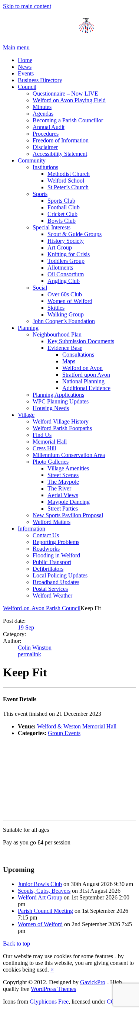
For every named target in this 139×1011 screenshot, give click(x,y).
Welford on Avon (82, 368)
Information (31, 528)
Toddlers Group (66, 261)
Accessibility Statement (60, 154)
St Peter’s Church (68, 187)
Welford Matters (51, 522)
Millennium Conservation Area (69, 455)
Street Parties (62, 508)
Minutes (42, 107)
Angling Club (63, 281)
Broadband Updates (56, 582)
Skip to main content (27, 6)
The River (59, 488)
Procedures (46, 134)
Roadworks (46, 548)
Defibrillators (48, 569)
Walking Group (65, 314)
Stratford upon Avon (86, 374)
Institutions (45, 167)
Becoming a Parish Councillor (68, 120)
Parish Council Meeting (45, 911)
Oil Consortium (65, 274)
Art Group (59, 247)
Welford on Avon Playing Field (69, 100)
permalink (29, 654)
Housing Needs (51, 408)
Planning (28, 328)
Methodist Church (68, 174)
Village (26, 415)
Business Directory (40, 80)
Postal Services (50, 589)
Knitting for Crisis (68, 254)
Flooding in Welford (56, 555)
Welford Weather (52, 595)
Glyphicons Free (49, 1001)
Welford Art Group (40, 897)
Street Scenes (63, 475)
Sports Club (61, 200)
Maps (68, 361)
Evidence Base (64, 348)
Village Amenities (68, 468)
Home (25, 60)
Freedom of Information (61, 140)
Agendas (43, 113)
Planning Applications (58, 395)
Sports (40, 194)
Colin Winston (35, 647)
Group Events (64, 733)
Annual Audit (48, 127)
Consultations (78, 354)
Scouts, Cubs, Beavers (44, 891)
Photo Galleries (51, 461)
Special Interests (51, 227)
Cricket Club (62, 214)
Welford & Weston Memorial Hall (76, 726)
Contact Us (46, 535)
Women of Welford (69, 301)
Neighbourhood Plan (57, 334)
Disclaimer (45, 147)
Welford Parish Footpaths (62, 428)
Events (26, 73)
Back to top (16, 943)
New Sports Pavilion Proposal (68, 515)
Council (27, 87)
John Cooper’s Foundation (64, 321)
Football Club (63, 207)
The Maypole (63, 482)
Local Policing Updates (60, 575)
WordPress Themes (53, 989)
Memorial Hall (50, 441)
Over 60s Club (64, 294)
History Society (65, 241)
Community (32, 160)
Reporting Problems (56, 542)
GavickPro (92, 982)
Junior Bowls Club (40, 884)
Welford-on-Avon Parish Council (41, 608)
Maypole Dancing (68, 502)
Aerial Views (62, 495)
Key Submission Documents (80, 341)
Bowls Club (61, 221)
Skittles (55, 308)
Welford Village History (61, 421)
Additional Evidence (86, 388)
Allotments (60, 267)
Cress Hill (44, 448)
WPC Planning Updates (61, 401)
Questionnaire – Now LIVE (65, 93)
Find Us (42, 435)
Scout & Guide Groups (74, 234)
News (25, 67)
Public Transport (52, 562)
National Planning (83, 381)
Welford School (65, 180)
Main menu (16, 47)
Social (40, 287)
